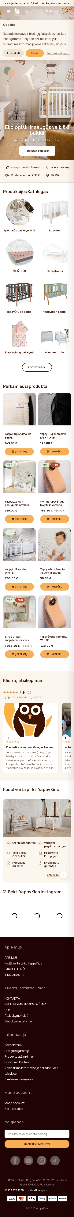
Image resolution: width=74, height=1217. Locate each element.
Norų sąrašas (14, 1109)
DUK (7, 1010)
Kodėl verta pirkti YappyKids (23, 963)
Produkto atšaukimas (19, 1056)
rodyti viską (37, 367)
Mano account (14, 1103)
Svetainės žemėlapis (19, 1079)
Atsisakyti (13, 53)
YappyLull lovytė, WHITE (16, 571)
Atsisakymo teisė (16, 1016)
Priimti (35, 53)
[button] (9, 11)
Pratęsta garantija (17, 1051)
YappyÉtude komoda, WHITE (53, 638)
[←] (8, 738)
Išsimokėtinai (13, 1045)
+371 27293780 (14, 1190)
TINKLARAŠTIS (14, 975)
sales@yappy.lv (38, 1190)
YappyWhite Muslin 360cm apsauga (52, 571)
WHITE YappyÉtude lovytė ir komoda (52, 503)
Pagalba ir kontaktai (57, 3)
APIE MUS (11, 958)
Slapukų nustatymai (18, 1021)
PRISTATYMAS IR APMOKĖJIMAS (26, 1004)
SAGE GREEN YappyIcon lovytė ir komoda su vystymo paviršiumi (18, 638)
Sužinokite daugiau (58, 53)
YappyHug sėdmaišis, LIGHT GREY (53, 435)
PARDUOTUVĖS (15, 969)
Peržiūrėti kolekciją (37, 151)
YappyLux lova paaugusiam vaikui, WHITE (17, 503)
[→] (65, 738)
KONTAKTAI (12, 998)
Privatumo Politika (17, 1062)
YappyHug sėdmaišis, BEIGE (18, 435)
